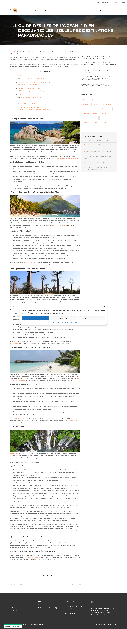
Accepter (35, 318)
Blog (93, 99)
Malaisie (95, 113)
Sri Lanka (95, 122)
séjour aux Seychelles (66, 154)
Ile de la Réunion (107, 104)
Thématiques (47, 11)
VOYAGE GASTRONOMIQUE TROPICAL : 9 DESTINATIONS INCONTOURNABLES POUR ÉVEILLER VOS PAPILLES (98, 85)
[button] (104, 307)
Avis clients (75, 11)
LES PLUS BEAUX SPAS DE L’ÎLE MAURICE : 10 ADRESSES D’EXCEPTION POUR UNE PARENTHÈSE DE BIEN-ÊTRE (98, 64)
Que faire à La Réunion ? (28, 103)
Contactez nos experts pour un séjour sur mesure (34, 109)
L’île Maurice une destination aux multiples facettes (34, 82)
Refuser (63, 318)
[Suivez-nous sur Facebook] (108, 624)
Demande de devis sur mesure (105, 11)
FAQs (40, 602)
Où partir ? (15, 614)
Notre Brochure (43, 605)
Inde (94, 109)
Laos (110, 109)
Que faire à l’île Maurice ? (28, 84)
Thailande (85, 127)
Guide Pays (15, 611)
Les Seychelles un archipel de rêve (28, 76)
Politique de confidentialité (56, 322)
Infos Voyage (61, 11)
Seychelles (85, 122)
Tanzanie (103, 122)
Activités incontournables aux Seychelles (33, 78)
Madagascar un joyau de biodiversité (29, 88)
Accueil (12, 51)
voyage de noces (29, 262)
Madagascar (14, 343)
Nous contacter (104, 2)
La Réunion (14, 453)
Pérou (112, 118)
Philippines (94, 118)
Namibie (85, 118)
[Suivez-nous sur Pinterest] (111, 624)
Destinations (33, 11)
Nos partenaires (17, 608)
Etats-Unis (95, 104)
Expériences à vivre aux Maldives (31, 97)
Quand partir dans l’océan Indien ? (29, 107)
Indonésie (101, 109)
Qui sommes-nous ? (18, 602)
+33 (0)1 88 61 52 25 (119, 2)
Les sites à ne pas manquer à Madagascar (34, 91)
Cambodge (101, 99)
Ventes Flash (86, 11)
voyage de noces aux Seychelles (67, 158)
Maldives (16, 418)
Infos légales (16, 605)
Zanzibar (103, 127)
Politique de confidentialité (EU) (48, 608)
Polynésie (103, 118)
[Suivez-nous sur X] (113, 624)
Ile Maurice (86, 109)
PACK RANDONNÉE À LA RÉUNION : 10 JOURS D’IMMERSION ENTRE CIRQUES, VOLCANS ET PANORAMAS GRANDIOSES (96, 78)
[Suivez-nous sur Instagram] (116, 624)
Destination (86, 104)
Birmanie (85, 99)
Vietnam (94, 127)
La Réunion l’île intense (25, 101)
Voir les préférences (91, 318)
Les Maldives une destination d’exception (31, 95)
